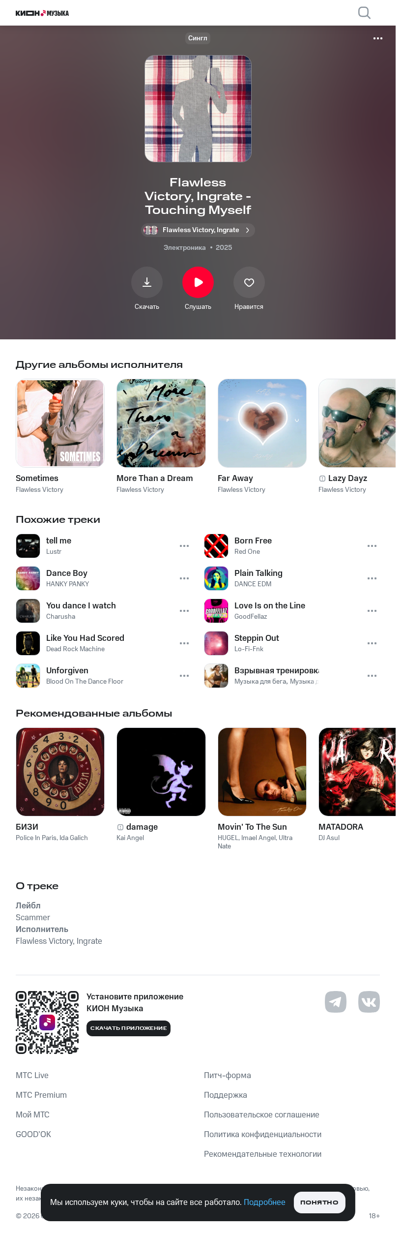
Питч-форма (227, 1076)
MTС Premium (41, 1095)
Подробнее (265, 1202)
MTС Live (32, 1076)
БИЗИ (27, 827)
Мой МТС (33, 1115)
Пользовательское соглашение (261, 1115)
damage (142, 827)
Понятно (319, 1203)
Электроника (185, 248)
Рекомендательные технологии (262, 1154)
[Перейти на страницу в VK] (369, 1002)
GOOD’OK (33, 1135)
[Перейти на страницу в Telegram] (335, 1002)
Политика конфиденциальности (262, 1135)
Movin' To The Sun (252, 827)
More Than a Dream (154, 478)
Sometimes (37, 478)
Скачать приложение (128, 1028)
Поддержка (225, 1095)
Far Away (235, 478)
